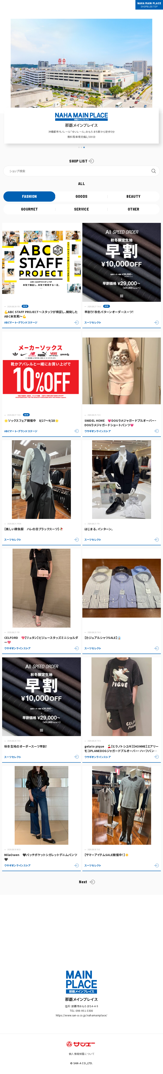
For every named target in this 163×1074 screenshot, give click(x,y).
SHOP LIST (78, 161)
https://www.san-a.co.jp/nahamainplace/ (81, 1015)
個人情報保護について (81, 1053)
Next (83, 882)
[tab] (79, 147)
